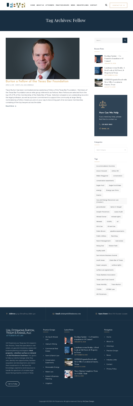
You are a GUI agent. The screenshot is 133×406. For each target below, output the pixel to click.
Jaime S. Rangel (115, 207)
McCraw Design (88, 401)
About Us (40, 5)
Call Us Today (12, 384)
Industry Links (82, 5)
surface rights (116, 265)
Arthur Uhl (115, 171)
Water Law (49, 372)
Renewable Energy (52, 367)
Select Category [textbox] (101, 150)
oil (117, 221)
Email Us (105, 129)
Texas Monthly (101, 284)
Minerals (99, 221)
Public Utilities (101, 236)
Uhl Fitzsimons (101, 294)
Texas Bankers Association (105, 275)
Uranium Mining (51, 344)
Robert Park (113, 246)
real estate (119, 241)
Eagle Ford (100, 185)
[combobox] (110, 150)
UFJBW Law (110, 289)
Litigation (48, 383)
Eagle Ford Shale (115, 185)
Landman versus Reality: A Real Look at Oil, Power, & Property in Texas (114, 70)
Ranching (114, 236)
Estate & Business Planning (51, 377)
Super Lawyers (101, 265)
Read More (10, 106)
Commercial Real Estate (51, 350)
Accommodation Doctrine (105, 166)
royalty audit (100, 250)
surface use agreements (105, 270)
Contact (93, 5)
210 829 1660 (107, 124)
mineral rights (116, 216)
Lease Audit (118, 212)
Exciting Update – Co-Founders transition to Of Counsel (113, 58)
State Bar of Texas (116, 260)
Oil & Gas (99, 226)
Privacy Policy (112, 369)
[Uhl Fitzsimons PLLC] (15, 5)
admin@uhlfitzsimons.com (70, 314)
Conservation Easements (50, 361)
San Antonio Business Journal (106, 255)
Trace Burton (116, 284)
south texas (100, 260)
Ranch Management (103, 241)
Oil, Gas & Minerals (27, 85)
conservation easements (105, 180)
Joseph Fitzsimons (102, 212)
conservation (117, 176)
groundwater (101, 207)
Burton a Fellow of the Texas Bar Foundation (37, 81)
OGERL (109, 221)
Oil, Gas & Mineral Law (51, 338)
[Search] (106, 5)
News (73, 5)
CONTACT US (117, 5)
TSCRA (98, 289)
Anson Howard (101, 171)
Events (17, 85)
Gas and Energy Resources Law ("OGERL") (107, 201)
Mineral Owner (101, 216)
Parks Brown (100, 231)
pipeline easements (117, 231)
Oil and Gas (111, 226)
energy (98, 190)
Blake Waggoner (102, 176)
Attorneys (50, 5)
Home (32, 5)
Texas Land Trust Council (105, 279)
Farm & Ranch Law (52, 356)
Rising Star (100, 246)
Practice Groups (62, 5)
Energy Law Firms (112, 190)
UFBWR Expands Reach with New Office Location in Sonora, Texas (115, 82)
